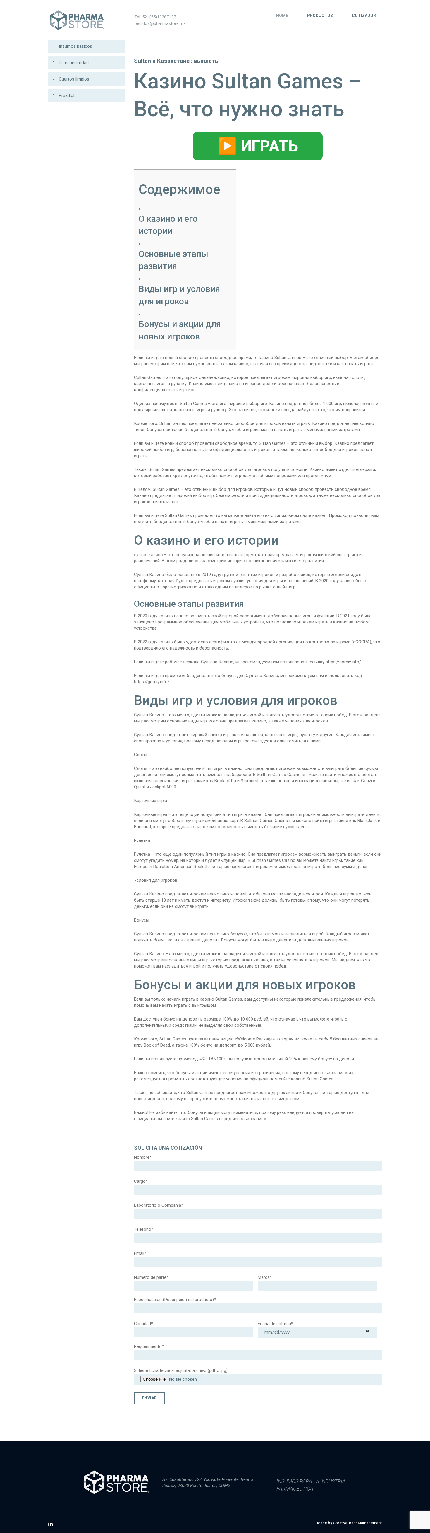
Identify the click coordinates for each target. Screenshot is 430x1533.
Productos (320, 15)
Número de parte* (151, 1277)
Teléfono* (143, 1229)
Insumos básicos (75, 46)
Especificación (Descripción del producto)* (175, 1299)
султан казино (148, 554)
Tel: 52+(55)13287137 (155, 17)
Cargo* (141, 1181)
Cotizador (364, 15)
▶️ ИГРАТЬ (257, 146)
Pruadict (67, 95)
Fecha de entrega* (275, 1323)
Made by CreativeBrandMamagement (349, 1523)
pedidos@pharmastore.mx (160, 23)
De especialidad (74, 62)
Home (282, 15)
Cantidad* (143, 1323)
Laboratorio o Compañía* (158, 1205)
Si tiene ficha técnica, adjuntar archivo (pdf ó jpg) (181, 1370)
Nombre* (143, 1157)
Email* (140, 1253)
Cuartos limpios (74, 79)
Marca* (265, 1277)
